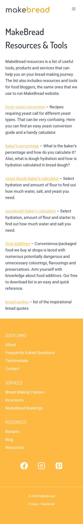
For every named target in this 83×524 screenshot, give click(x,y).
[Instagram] (41, 465)
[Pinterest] (58, 465)
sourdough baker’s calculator (30, 211)
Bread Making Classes (24, 392)
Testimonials (16, 360)
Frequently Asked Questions (30, 352)
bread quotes (17, 302)
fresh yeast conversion (25, 107)
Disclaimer (48, 504)
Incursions (14, 400)
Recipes (12, 431)
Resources (14, 447)
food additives (17, 243)
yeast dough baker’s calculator (32, 178)
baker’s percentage (22, 146)
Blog (9, 439)
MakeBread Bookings (24, 408)
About (10, 344)
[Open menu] (73, 8)
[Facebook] (24, 465)
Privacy (33, 504)
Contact (12, 368)
